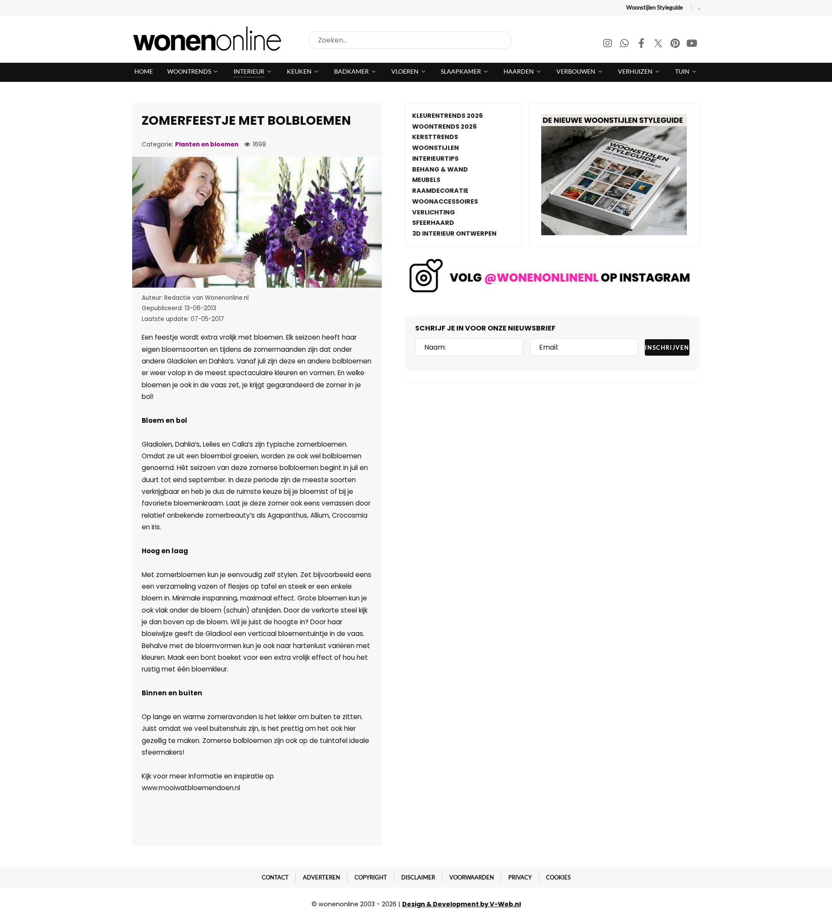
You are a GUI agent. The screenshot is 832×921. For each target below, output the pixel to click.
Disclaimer (418, 877)
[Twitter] (658, 44)
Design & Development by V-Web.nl (461, 904)
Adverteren (321, 877)
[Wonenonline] (209, 38)
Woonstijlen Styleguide (654, 7)
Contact (275, 877)
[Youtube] (692, 44)
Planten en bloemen (206, 144)
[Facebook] (642, 44)
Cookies (558, 877)
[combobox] (410, 40)
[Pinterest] (675, 44)
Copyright (370, 877)
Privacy (520, 877)
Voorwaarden (471, 877)
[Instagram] (608, 44)
